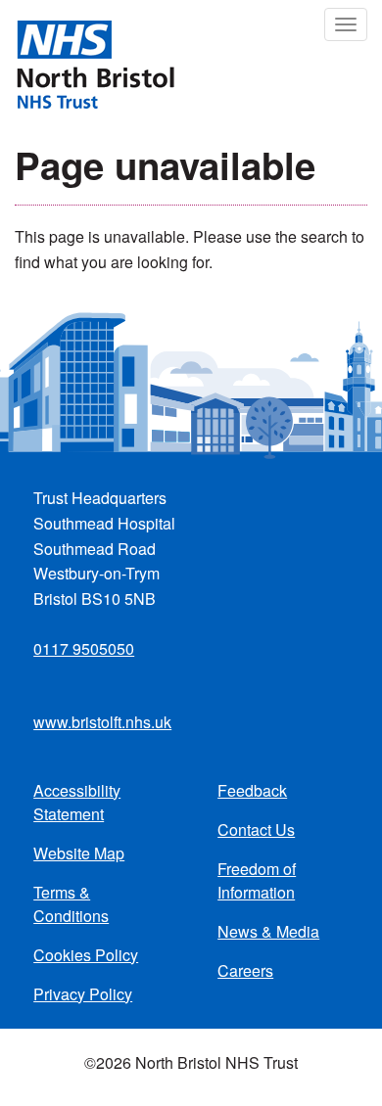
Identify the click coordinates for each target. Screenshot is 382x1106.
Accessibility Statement (76, 802)
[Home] (87, 62)
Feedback (252, 790)
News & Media (268, 931)
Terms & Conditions (71, 904)
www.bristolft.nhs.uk (102, 722)
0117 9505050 (83, 648)
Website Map (78, 853)
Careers (245, 970)
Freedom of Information (256, 880)
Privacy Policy (82, 994)
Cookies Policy (85, 955)
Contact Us (256, 829)
